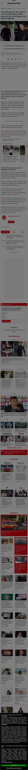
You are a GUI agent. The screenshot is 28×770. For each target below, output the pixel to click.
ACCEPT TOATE (14, 765)
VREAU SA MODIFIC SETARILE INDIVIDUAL (14, 768)
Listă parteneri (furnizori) (6, 762)
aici (12, 736)
